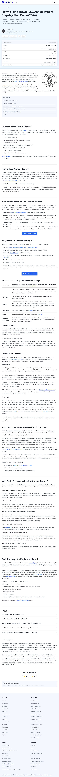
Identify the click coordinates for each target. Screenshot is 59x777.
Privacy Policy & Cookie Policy (37, 761)
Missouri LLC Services (35, 732)
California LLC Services (36, 706)
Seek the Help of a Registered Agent (12, 111)
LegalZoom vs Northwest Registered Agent (11, 769)
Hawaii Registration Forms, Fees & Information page (23, 247)
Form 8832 (45, 412)
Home (3, 7)
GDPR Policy (33, 766)
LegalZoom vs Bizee (6, 766)
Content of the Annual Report (10, 100)
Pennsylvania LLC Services (37, 724)
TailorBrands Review (6, 761)
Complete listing (14, 253)
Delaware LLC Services (36, 711)
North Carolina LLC (6, 714)
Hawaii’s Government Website (18, 212)
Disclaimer (33, 756)
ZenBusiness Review (6, 748)
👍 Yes (25, 676)
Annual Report (8, 527)
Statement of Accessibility (37, 753)
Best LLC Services (35, 701)
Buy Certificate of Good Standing (15, 449)
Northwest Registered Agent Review (10, 750)
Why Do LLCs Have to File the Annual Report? (14, 109)
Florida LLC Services (35, 708)
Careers (32, 748)
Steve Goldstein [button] (9, 29)
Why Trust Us (13, 36)
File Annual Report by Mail (29, 273)
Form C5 (6, 257)
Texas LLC (4, 701)
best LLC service (10, 576)
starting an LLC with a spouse (47, 390)
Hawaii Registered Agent (23, 600)
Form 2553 (16, 412)
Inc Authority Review (6, 758)
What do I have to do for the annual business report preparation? (20, 628)
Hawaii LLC (25, 130)
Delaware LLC (5, 708)
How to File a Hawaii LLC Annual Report (13, 106)
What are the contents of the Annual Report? (14, 619)
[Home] (7, 2)
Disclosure (5, 36)
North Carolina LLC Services (37, 716)
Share (23, 36)
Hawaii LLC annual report (21, 81)
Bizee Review (5, 753)
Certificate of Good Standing (11, 180)
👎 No (33, 676)
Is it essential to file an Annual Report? (12, 614)
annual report (7, 85)
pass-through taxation (16, 359)
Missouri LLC (4, 729)
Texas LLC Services (35, 703)
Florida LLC (4, 706)
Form (34, 286)
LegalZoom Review (6, 745)
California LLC (5, 703)
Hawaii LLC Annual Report (9, 103)
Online (31, 310)
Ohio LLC (4, 735)
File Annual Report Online (29, 233)
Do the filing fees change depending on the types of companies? (19, 632)
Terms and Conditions (35, 758)
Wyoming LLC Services (36, 729)
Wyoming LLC (5, 727)
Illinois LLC (4, 719)
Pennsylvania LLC (6, 722)
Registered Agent (37, 574)
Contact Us (33, 745)
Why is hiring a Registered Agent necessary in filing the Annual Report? (21, 623)
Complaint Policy (34, 750)
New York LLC (5, 716)
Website (30, 286)
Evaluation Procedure (35, 764)
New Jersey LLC (5, 732)
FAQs (4, 114)
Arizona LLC (4, 724)
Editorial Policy (34, 769)
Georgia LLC (4, 711)
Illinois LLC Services (35, 722)
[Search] (16, 2)
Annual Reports (8, 7)
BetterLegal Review (6, 756)
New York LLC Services (36, 719)
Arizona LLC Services (35, 727)
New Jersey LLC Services (36, 735)
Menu (55, 2)
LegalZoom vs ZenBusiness (8, 764)
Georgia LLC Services (35, 714)
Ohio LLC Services (35, 737)
